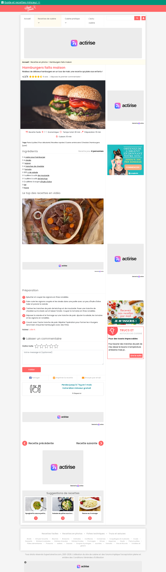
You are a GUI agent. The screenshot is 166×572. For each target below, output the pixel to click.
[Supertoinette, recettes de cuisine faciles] (30, 8)
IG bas (102, 541)
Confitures (89, 539)
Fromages (91, 541)
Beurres (55, 539)
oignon (28, 163)
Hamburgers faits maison (61, 62)
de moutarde (43, 175)
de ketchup (43, 178)
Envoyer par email (92, 377)
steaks (28, 160)
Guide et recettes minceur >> (22, 2)
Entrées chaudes (61, 541)
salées (59, 543)
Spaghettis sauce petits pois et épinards (42, 513)
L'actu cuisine (92, 20)
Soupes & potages (83, 543)
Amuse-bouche (41, 539)
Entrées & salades (43, 541)
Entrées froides (77, 541)
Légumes (112, 541)
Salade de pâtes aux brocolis (64, 513)
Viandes (109, 543)
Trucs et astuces (117, 533)
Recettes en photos (39, 62)
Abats (29, 539)
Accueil (27, 18)
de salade (33, 172)
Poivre (26, 188)
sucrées (98, 543)
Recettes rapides (58, 142)
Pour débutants (44, 142)
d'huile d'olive (46, 181)
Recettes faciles (50, 533)
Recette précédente (41, 443)
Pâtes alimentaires (34, 543)
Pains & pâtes (32, 142)
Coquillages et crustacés (119, 539)
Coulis (135, 539)
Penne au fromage (90, 513)
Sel (25, 184)
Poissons (49, 543)
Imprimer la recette (64, 377)
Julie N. (32, 329)
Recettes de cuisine (47, 18)
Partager (36, 377)
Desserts (28, 541)
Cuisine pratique (72, 18)
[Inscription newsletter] (125, 312)
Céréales (77, 539)
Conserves (101, 539)
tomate (28, 169)
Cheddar (85, 142)
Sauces (69, 543)
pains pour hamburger (35, 157)
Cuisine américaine (73, 142)
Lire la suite (136, 355)
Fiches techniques (96, 533)
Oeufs (122, 541)
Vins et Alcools (122, 543)
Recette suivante (86, 443)
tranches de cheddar (35, 166)
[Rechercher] (137, 18)
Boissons (65, 539)
